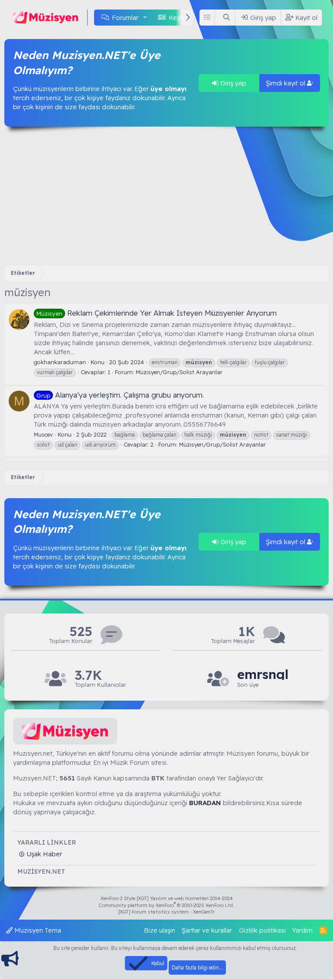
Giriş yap (232, 83)
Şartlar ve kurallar (207, 930)
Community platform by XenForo (166, 905)
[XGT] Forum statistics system (166, 912)
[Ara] (226, 18)
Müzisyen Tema (37, 930)
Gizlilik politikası (262, 930)
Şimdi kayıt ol (286, 83)
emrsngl (262, 674)
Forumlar (125, 17)
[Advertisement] (166, 196)
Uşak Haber (43, 854)
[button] (145, 18)
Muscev (43, 434)
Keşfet (178, 17)
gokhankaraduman (60, 362)
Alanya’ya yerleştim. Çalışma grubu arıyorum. (120, 394)
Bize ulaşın (159, 930)
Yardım (302, 930)
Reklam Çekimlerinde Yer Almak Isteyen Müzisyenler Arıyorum (156, 312)
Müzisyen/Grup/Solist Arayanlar (179, 372)
